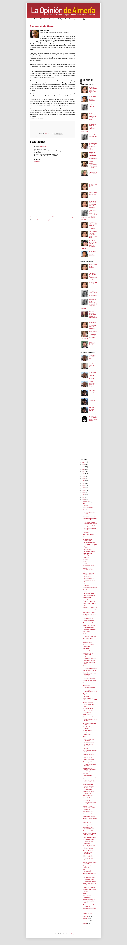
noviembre (86, 916)
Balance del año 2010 (89, 625)
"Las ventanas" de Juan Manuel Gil (89, 905)
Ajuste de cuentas (88, 634)
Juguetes (85, 694)
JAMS (84, 736)
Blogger (73, 934)
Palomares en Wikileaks (89, 887)
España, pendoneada (88, 620)
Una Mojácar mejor (88, 784)
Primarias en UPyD (88, 831)
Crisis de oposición (88, 762)
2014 (83, 490)
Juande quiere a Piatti (89, 623)
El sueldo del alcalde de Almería (92, 365)
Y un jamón (86, 696)
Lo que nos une (87, 911)
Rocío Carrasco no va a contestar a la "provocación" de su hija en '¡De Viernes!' (89, 335)
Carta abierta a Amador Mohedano (93, 185)
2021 (83, 474)
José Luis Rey (86, 685)
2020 (83, 476)
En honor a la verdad (88, 839)
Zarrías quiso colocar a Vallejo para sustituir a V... (89, 580)
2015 (83, 488)
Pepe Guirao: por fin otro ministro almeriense (92, 410)
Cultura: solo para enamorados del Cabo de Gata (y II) (89, 769)
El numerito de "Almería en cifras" (89, 765)
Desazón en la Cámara (89, 814)
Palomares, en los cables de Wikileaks (89, 884)
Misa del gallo (86, 651)
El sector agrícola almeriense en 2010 (89, 550)
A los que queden (87, 642)
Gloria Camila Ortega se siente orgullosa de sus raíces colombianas (88, 128)
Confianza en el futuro (89, 612)
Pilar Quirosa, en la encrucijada (88, 639)
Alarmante (86, 773)
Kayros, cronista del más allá (92, 400)
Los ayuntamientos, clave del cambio (90, 720)
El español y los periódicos (90, 607)
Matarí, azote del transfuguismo (87, 554)
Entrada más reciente (36, 217)
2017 (83, 483)
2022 (83, 471)
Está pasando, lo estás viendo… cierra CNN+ (89, 594)
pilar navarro (45, 136)
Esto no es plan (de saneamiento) (88, 711)
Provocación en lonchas (89, 670)
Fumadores (86, 510)
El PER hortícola (87, 822)
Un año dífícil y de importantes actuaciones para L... (89, 540)
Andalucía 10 (86, 798)
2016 (83, 485)
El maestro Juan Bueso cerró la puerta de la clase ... (89, 662)
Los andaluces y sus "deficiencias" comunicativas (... (88, 741)
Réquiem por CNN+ (88, 811)
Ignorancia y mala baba (89, 516)
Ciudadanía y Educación (89, 816)
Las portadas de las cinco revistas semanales (92, 98)
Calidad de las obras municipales (88, 792)
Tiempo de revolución (89, 678)
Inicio (53, 217)
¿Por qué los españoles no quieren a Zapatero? (90, 600)
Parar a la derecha (88, 795)
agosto (85, 923)
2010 (83, 499)
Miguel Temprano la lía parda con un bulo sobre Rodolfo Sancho (89, 117)
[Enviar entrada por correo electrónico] (52, 133)
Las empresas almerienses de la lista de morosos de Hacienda (93, 375)
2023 (83, 469)
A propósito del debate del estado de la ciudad (90, 876)
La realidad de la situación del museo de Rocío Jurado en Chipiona (93, 90)
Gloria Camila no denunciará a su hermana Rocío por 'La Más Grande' (92, 204)
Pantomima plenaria (88, 534)
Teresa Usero (86, 532)
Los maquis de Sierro (41, 26)
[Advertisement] (52, 202)
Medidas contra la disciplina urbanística (89, 657)
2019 (83, 478)
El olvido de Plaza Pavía (89, 680)
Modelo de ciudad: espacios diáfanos (88, 827)
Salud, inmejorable (88, 856)
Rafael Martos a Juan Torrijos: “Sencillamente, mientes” (93, 418)
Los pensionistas (87, 775)
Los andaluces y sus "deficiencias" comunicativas (88, 788)
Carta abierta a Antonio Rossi (93, 193)
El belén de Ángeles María (90, 668)
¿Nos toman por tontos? (89, 778)
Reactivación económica (89, 908)
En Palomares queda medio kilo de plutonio (89, 880)
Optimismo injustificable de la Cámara (89, 803)
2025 (83, 464)
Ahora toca (86, 537)
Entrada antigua (70, 217)
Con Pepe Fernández (88, 759)
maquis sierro (37, 136)
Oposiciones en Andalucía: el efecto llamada (93, 343)
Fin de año (85, 559)
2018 (83, 481)
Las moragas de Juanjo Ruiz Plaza (89, 529)
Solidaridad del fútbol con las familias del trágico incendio (93, 146)
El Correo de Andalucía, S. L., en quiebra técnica (93, 384)
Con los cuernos (87, 913)
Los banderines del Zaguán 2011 (88, 653)
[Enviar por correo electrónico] (55, 134)
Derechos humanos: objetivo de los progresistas (88, 852)
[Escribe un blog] (57, 134)
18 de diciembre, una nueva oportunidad (89, 781)
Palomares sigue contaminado (87, 870)
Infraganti (85, 748)
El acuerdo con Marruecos (90, 587)
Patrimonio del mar (88, 618)
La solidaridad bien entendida (88, 842)
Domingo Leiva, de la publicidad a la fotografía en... (88, 575)
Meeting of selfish (88, 702)
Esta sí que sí (86, 631)
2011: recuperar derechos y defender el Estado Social (90, 546)
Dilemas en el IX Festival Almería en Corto (89, 834)
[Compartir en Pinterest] (62, 134)
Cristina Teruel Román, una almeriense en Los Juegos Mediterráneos (93, 155)
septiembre (86, 921)
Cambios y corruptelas (89, 666)
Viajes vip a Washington (89, 837)
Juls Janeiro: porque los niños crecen (92, 106)
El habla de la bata (88, 507)
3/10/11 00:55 (43, 146)
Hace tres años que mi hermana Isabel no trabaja (89, 901)
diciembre (86, 501)
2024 (83, 467)
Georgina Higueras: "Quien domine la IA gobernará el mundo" (93, 164)
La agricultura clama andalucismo (88, 733)
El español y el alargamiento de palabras (88, 569)
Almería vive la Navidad (89, 873)
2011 (83, 497)
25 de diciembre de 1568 (89, 636)
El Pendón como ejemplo (89, 609)
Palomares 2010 (87, 714)
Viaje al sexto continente (89, 717)
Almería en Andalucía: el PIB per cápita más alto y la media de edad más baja (89, 315)
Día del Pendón (87, 597)
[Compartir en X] (59, 134)
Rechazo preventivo (88, 565)
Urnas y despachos (88, 708)
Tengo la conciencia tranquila (88, 866)
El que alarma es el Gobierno (88, 859)
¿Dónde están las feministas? (93, 135)
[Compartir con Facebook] (60, 134)
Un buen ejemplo (87, 730)
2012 (83, 495)
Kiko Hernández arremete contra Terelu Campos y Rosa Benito (93, 234)
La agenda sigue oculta (89, 687)
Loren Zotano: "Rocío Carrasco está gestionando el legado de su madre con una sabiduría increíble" (89, 215)
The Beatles (86, 557)
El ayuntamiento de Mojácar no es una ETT (90, 699)
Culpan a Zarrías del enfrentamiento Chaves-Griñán (88, 756)
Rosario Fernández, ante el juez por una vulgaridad (89, 674)
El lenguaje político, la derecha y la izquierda (89, 628)
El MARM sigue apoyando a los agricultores (90, 519)
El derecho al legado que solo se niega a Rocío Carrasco (93, 293)
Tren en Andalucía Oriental (88, 745)
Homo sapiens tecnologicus (87, 896)
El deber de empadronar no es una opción (93, 172)
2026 (83, 462)
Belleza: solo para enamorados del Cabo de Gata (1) (89, 808)
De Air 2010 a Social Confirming (88, 645)
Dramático (86, 648)
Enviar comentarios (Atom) (44, 220)
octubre (85, 918)
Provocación (86, 683)
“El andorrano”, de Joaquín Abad (93, 357)
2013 (83, 492)
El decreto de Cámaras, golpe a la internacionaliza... (89, 847)
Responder (37, 161)
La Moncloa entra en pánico (93, 391)
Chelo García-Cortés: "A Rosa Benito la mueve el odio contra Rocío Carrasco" (89, 244)
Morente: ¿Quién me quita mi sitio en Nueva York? (90, 690)
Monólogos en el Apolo (89, 526)
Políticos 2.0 (86, 893)
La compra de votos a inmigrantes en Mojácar (90, 523)
